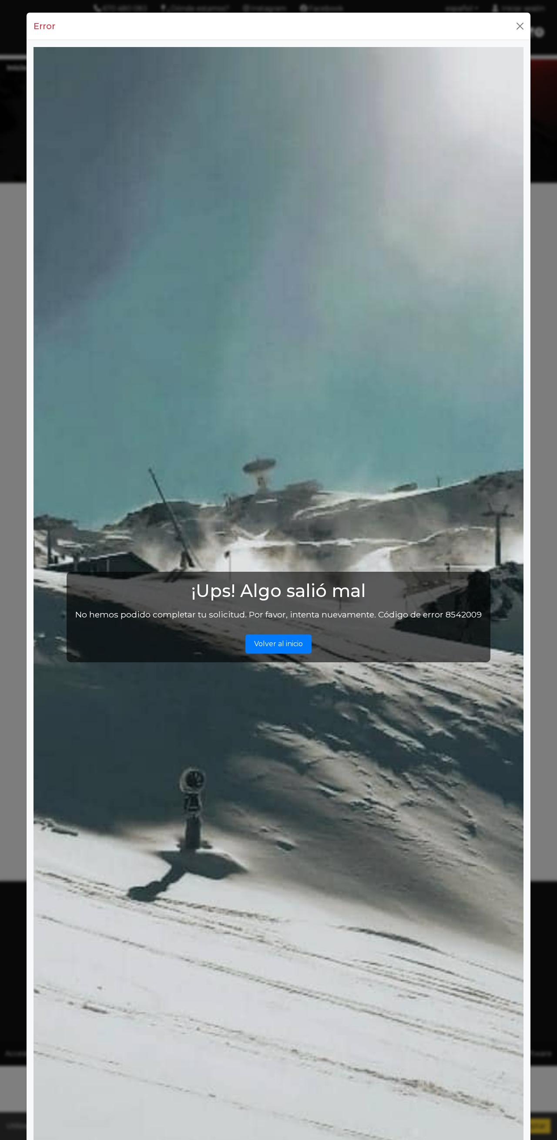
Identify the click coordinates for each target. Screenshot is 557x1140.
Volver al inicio (278, 644)
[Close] (520, 26)
